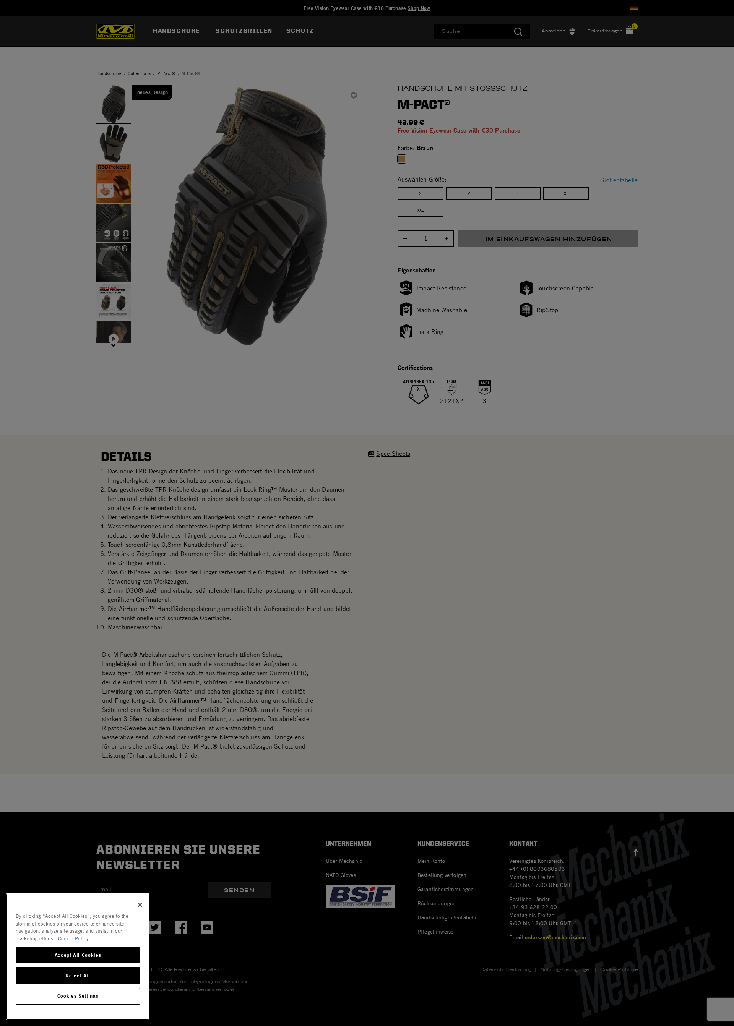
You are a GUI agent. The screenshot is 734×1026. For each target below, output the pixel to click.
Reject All (77, 976)
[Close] (140, 904)
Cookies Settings (78, 996)
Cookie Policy (73, 938)
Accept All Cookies (78, 955)
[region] (77, 956)
